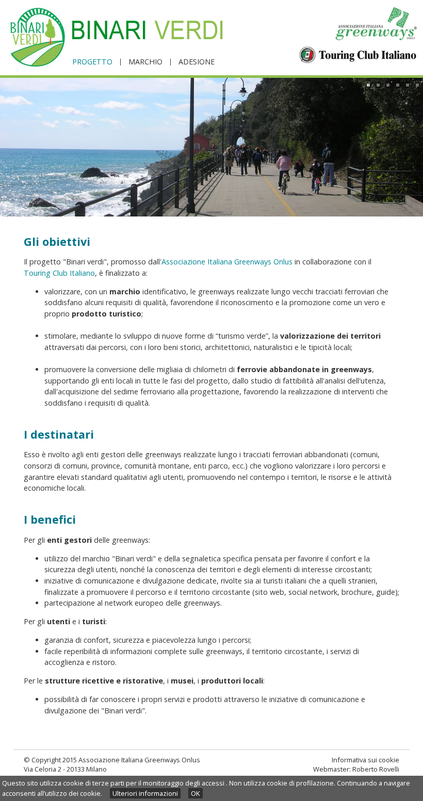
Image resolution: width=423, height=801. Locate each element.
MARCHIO (145, 62)
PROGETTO (92, 62)
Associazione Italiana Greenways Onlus (226, 261)
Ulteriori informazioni (145, 793)
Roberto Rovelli (375, 769)
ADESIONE (196, 62)
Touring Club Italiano (59, 273)
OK (195, 793)
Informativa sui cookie (365, 759)
